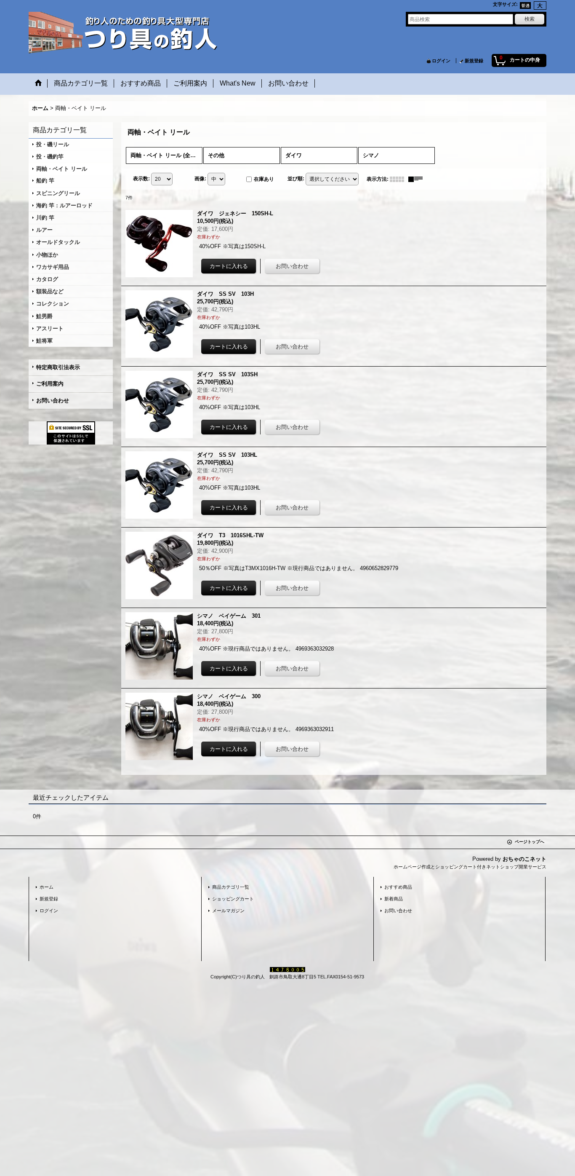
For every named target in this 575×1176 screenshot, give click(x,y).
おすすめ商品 (398, 886)
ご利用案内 (50, 383)
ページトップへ (529, 841)
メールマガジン (228, 910)
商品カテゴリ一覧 (230, 886)
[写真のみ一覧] (399, 179)
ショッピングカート (233, 898)
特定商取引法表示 (58, 367)
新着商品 (393, 898)
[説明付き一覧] (417, 179)
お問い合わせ (52, 400)
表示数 (141, 179)
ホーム (46, 886)
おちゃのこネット (524, 859)
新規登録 (474, 60)
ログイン (441, 60)
